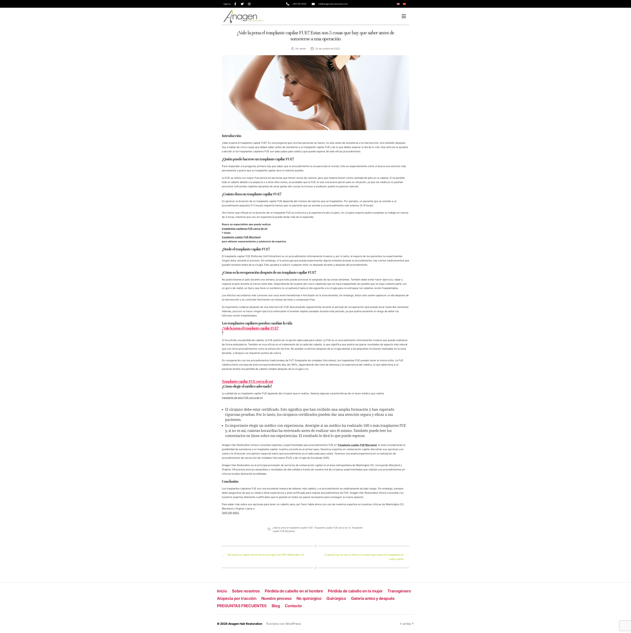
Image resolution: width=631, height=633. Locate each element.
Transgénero (399, 591)
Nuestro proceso (276, 598)
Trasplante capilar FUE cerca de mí (332, 527)
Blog (276, 605)
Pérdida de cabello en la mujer (355, 591)
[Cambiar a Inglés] (398, 4)
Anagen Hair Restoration (245, 623)
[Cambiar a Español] (404, 4)
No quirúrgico (308, 598)
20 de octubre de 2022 (327, 48)
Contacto (293, 605)
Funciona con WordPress (283, 623)
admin (303, 48)
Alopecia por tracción (236, 598)
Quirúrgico (336, 598)
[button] (404, 16)
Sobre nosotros (246, 591)
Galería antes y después (373, 598)
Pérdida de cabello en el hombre (294, 591)
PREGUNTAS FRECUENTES (242, 605)
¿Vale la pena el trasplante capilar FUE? (292, 527)
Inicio (222, 591)
